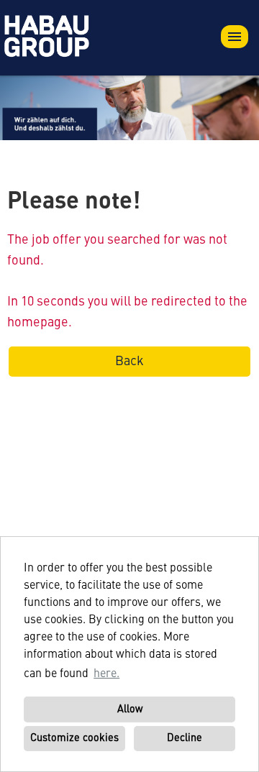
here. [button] (106, 674)
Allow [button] (129, 709)
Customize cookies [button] (74, 738)
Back (129, 361)
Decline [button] (184, 738)
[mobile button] (234, 36)
